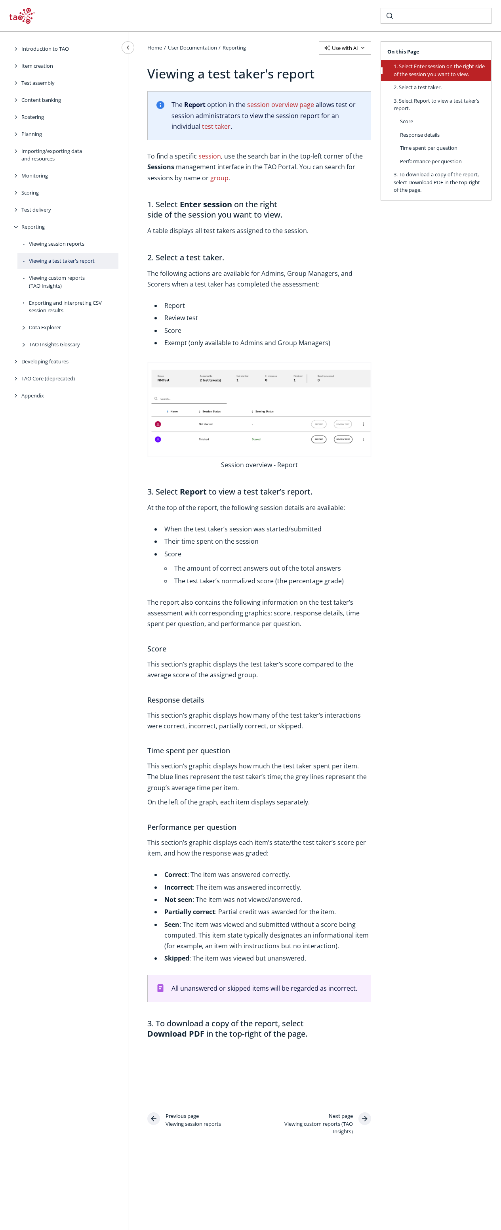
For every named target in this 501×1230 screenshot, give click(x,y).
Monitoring (34, 175)
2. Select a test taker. (418, 87)
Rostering (32, 116)
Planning (31, 134)
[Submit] (389, 16)
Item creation (37, 65)
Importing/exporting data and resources (51, 154)
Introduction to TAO (45, 48)
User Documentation (192, 47)
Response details (420, 134)
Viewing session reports (56, 243)
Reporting (33, 226)
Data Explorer (45, 327)
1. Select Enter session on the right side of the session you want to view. (439, 70)
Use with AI (345, 48)
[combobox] (436, 15)
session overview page (280, 104)
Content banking (41, 99)
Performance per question (431, 161)
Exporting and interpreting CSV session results (65, 306)
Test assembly (38, 82)
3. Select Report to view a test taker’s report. (436, 104)
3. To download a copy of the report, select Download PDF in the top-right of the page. (437, 182)
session (209, 156)
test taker (216, 126)
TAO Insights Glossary (54, 344)
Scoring (30, 192)
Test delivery (36, 209)
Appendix (32, 395)
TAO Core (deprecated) (48, 378)
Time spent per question (428, 147)
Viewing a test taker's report (62, 260)
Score (406, 121)
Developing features (45, 361)
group (219, 178)
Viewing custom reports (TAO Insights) (57, 281)
